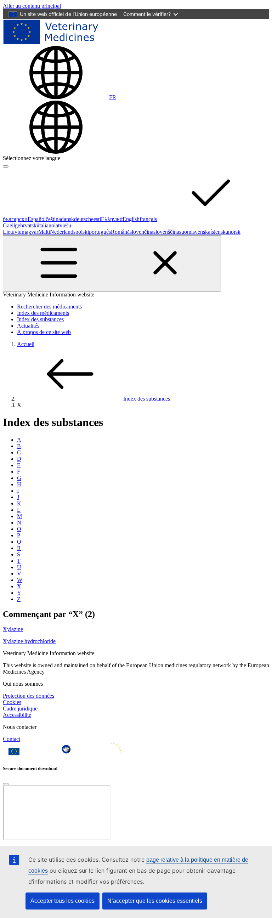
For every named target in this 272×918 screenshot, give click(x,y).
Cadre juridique (20, 709)
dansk (67, 219)
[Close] (5, 784)
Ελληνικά (112, 219)
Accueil (25, 344)
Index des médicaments (43, 313)
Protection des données (28, 696)
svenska (201, 232)
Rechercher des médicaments (49, 307)
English (131, 219)
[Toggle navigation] (112, 263)
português (100, 232)
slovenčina (141, 232)
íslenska (219, 232)
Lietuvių (12, 232)
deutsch (82, 219)
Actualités (28, 326)
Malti (44, 232)
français (148, 219)
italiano (46, 225)
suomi (186, 232)
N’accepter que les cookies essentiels (154, 901)
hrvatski (29, 225)
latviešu (62, 225)
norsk (234, 232)
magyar (30, 232)
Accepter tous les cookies (62, 901)
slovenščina (166, 232)
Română (120, 232)
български (15, 219)
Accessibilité (17, 715)
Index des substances (40, 319)
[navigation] (32, 6)
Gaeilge (11, 225)
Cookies (12, 702)
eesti (96, 219)
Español (37, 219)
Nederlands (62, 232)
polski (82, 232)
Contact (11, 739)
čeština (53, 219)
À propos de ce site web (44, 332)
